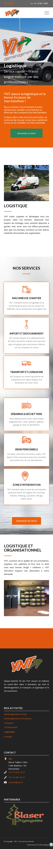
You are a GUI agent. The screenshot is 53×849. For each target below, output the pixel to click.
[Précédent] (10, 183)
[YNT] (22, 12)
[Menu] (45, 12)
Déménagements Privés (15, 714)
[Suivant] (43, 183)
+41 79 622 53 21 (16, 772)
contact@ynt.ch (15, 782)
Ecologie (8, 736)
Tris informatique (42, 845)
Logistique (9, 731)
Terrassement (11, 727)
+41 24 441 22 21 (16, 777)
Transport (8, 723)
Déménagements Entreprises (18, 718)
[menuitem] (45, 12)
